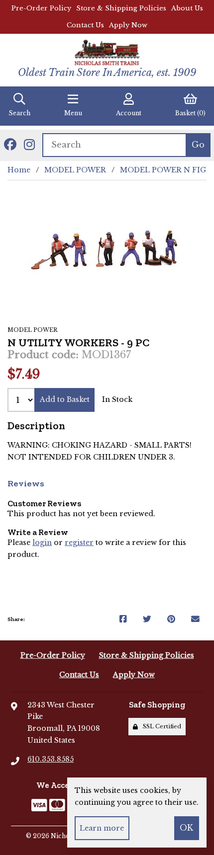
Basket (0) (190, 113)
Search (19, 113)
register (79, 542)
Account (128, 113)
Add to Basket (65, 399)
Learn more (102, 828)
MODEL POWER (75, 169)
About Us (187, 8)
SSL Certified (160, 726)
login (42, 542)
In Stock (117, 399)
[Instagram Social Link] (29, 145)
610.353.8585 (50, 759)
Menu (73, 113)
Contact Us (85, 25)
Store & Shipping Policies (121, 8)
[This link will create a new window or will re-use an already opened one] (123, 619)
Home (18, 169)
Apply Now (128, 25)
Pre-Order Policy (41, 8)
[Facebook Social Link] (10, 145)
